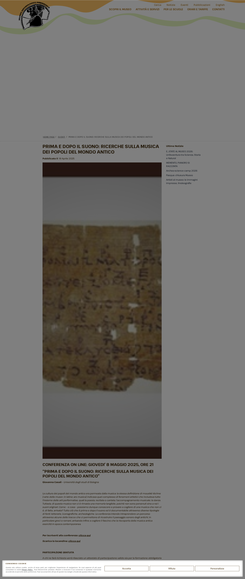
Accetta (126, 568)
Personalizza (217, 568)
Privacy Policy (27, 570)
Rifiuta (171, 568)
